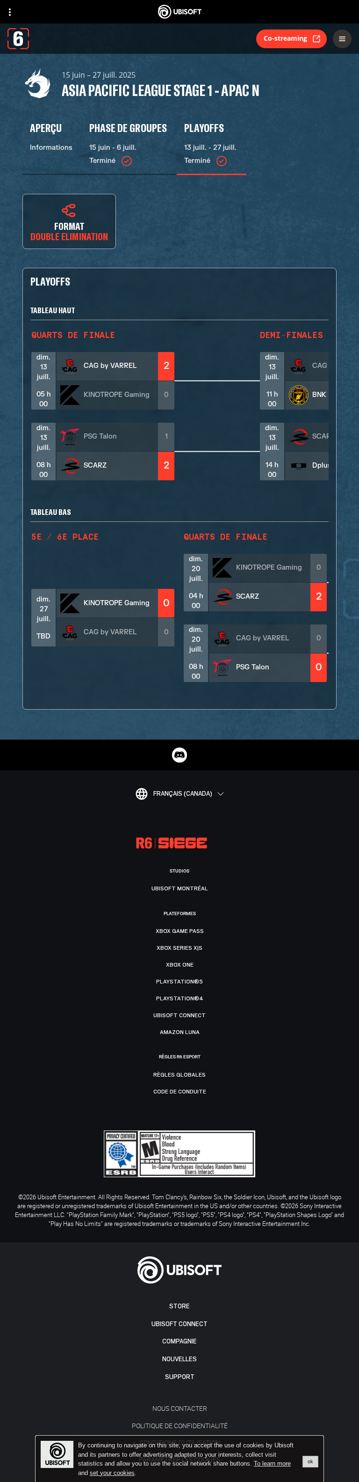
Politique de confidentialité (180, 1425)
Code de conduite (179, 1091)
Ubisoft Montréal (179, 888)
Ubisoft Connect (179, 1324)
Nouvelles (179, 1359)
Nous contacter (179, 1408)
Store (179, 1306)
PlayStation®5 (179, 981)
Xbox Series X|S (179, 948)
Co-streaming (285, 38)
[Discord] (179, 755)
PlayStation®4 (179, 998)
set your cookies (112, 1473)
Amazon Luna (180, 1032)
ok (310, 1461)
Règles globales (179, 1074)
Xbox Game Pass (180, 931)
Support (179, 1376)
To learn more (272, 1463)
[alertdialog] (179, 1459)
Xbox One (180, 964)
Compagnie (179, 1341)
